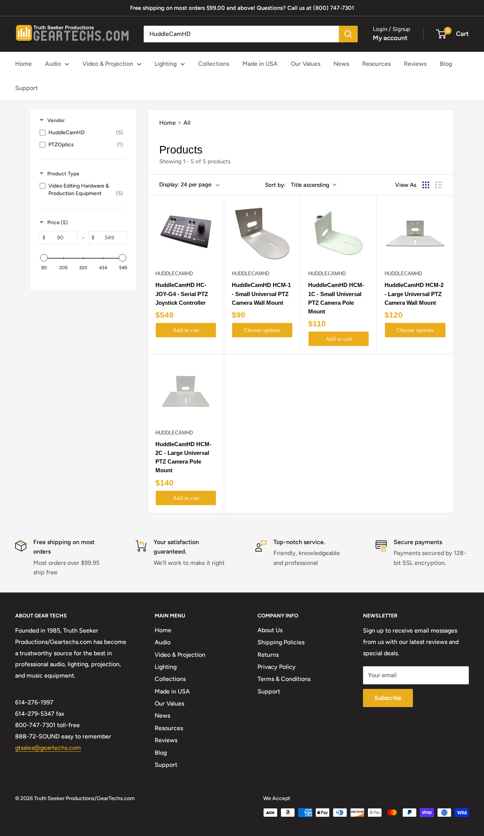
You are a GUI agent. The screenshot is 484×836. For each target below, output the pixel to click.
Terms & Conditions (284, 678)
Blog (446, 63)
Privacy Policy (277, 666)
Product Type (63, 174)
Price (57, 222)
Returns (268, 654)
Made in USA (260, 63)
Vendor (56, 120)
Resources (376, 63)
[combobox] (241, 34)
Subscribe (388, 697)
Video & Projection (107, 63)
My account (390, 38)
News (341, 63)
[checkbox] (81, 132)
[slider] (44, 258)
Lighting (166, 63)
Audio (53, 63)
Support (26, 88)
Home (23, 63)
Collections (213, 63)
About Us (270, 630)
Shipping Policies (281, 642)
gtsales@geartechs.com (48, 747)
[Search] (348, 34)
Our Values (305, 63)
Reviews (415, 63)
